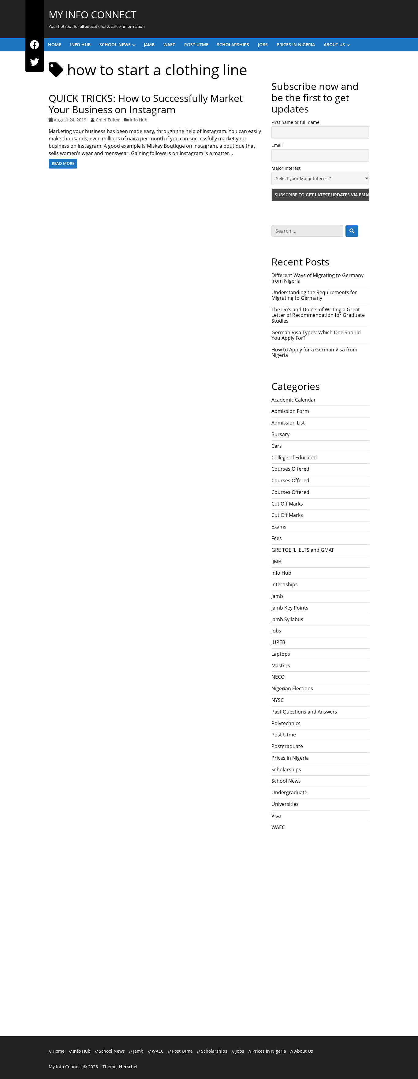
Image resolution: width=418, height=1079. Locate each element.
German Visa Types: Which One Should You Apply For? (316, 335)
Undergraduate (289, 792)
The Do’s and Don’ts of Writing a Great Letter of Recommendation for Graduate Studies (318, 315)
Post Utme (196, 44)
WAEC (169, 44)
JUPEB (278, 642)
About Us (334, 44)
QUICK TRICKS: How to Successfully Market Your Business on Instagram (146, 103)
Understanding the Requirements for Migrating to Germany (314, 295)
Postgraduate (287, 746)
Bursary (280, 434)
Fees (276, 538)
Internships (284, 584)
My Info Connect (92, 14)
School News (115, 44)
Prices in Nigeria (296, 44)
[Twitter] (34, 62)
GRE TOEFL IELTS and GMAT (302, 550)
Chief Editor (108, 120)
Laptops (280, 654)
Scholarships (233, 44)
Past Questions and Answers (304, 711)
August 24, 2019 (70, 120)
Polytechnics (285, 723)
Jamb (149, 44)
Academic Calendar (293, 399)
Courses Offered (290, 468)
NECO (278, 676)
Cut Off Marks (287, 503)
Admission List (288, 422)
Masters (280, 665)
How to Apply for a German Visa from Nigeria (314, 352)
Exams (278, 526)
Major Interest (285, 168)
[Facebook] (34, 44)
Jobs (263, 44)
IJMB (276, 561)
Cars (276, 446)
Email (277, 145)
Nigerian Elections (292, 688)
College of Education (295, 457)
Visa (276, 815)
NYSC (277, 700)
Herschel (128, 1067)
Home (54, 44)
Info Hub (80, 44)
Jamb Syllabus (287, 619)
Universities (285, 804)
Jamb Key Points (289, 607)
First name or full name (295, 122)
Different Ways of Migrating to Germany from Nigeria (317, 278)
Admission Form (290, 411)
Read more (63, 163)
